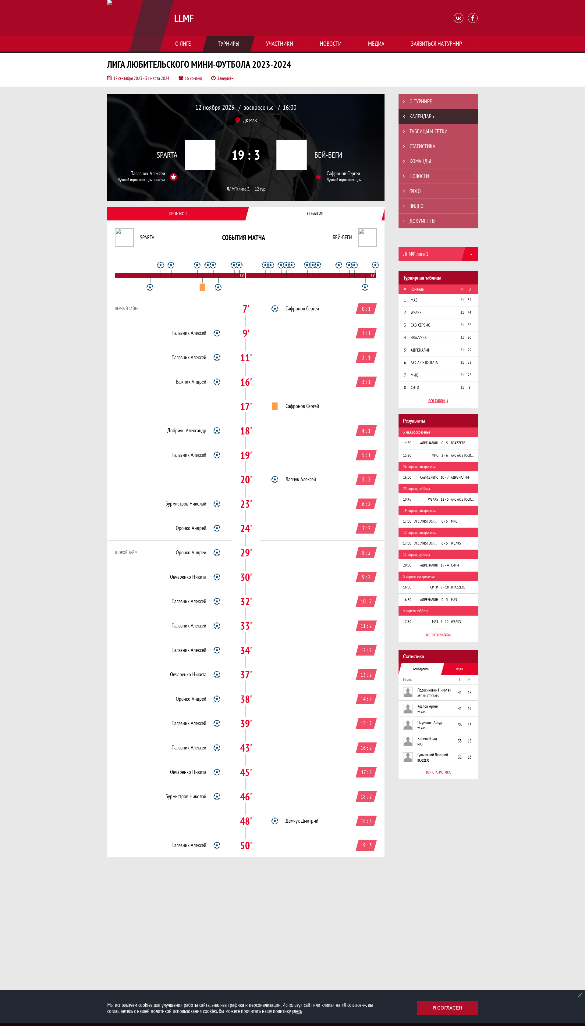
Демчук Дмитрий (301, 821)
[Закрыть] (580, 995)
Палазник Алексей (147, 173)
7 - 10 (444, 621)
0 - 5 (444, 442)
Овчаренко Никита (188, 577)
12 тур (260, 189)
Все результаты (438, 635)
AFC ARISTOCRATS (428, 696)
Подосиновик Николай (434, 690)
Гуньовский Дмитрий (432, 754)
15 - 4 (445, 565)
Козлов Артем (427, 706)
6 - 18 (445, 587)
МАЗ (420, 744)
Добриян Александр (186, 430)
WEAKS (421, 712)
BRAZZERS (423, 760)
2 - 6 (444, 455)
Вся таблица (438, 400)
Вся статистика (438, 772)
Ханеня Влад (427, 738)
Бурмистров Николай (185, 504)
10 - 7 (445, 477)
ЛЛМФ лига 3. (238, 189)
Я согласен (447, 1007)
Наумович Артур (429, 722)
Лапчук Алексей (300, 479)
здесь (297, 1010)
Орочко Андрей (191, 528)
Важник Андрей (191, 382)
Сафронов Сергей (343, 173)
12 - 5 (445, 499)
